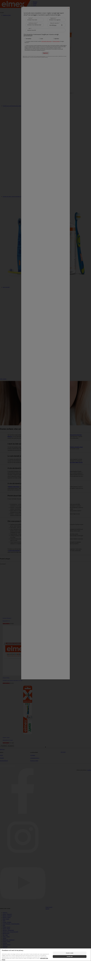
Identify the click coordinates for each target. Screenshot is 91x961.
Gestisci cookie (69, 953)
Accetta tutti (70, 956)
